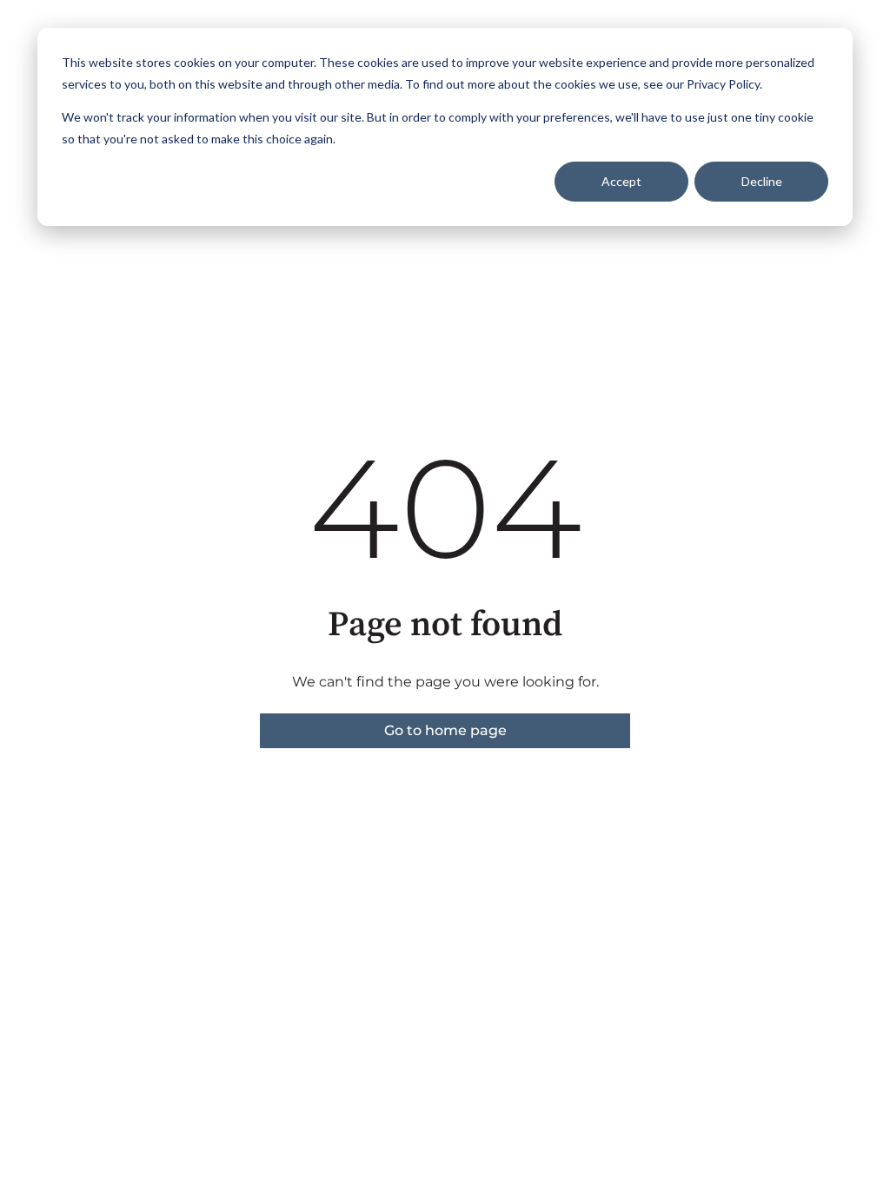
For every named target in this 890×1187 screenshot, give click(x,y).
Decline (761, 181)
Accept (621, 181)
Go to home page (445, 730)
